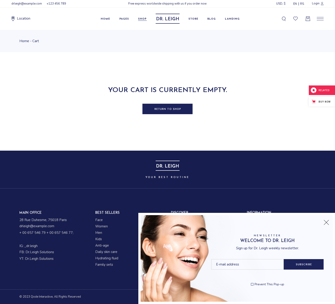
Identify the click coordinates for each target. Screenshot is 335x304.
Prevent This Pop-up (269, 284)
